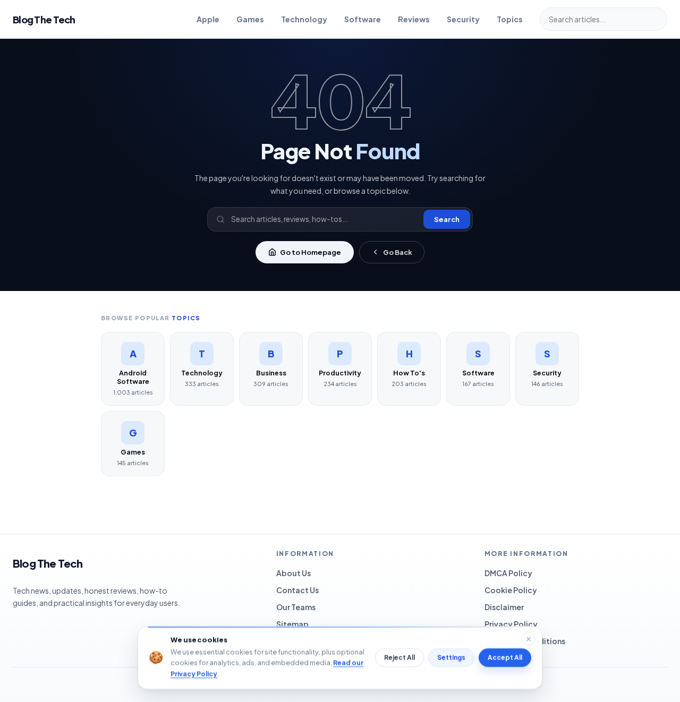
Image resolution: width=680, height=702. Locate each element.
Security (463, 19)
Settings (451, 658)
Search (447, 219)
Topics (510, 19)
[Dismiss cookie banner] (529, 639)
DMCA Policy (508, 573)
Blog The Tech (44, 19)
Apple (208, 19)
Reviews (414, 19)
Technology (304, 19)
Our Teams (296, 607)
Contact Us (297, 590)
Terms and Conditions (524, 641)
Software (362, 19)
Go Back (397, 252)
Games (250, 19)
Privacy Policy (511, 624)
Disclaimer (504, 607)
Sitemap (292, 624)
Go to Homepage (310, 252)
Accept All (505, 658)
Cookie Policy (510, 590)
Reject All (399, 658)
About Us (293, 573)
